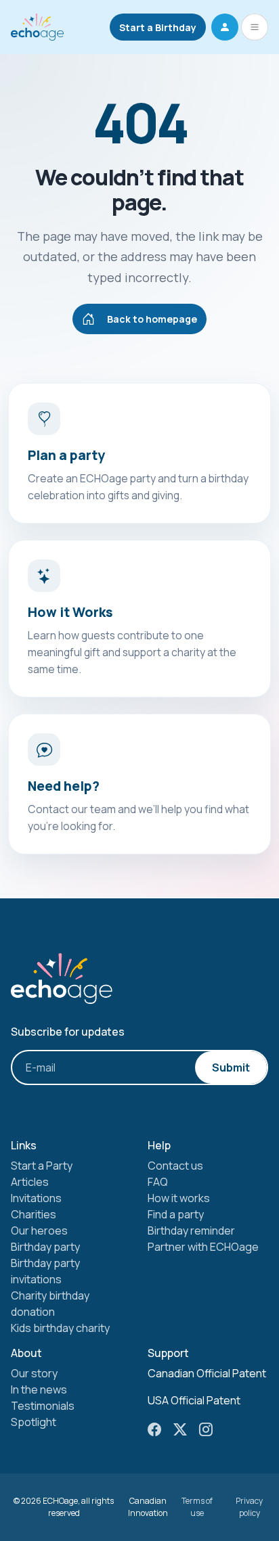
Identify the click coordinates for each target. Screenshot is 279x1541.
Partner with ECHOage (203, 1246)
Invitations (36, 1198)
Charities (33, 1214)
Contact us (175, 1165)
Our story (34, 1373)
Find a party (176, 1214)
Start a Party (41, 1165)
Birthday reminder (191, 1230)
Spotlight (33, 1421)
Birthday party (45, 1246)
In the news (39, 1389)
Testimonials (42, 1405)
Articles (30, 1181)
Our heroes (39, 1230)
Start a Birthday (157, 27)
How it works (179, 1198)
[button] (224, 27)
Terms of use (197, 1507)
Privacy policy (249, 1507)
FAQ (158, 1181)
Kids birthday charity (60, 1327)
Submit (231, 1067)
